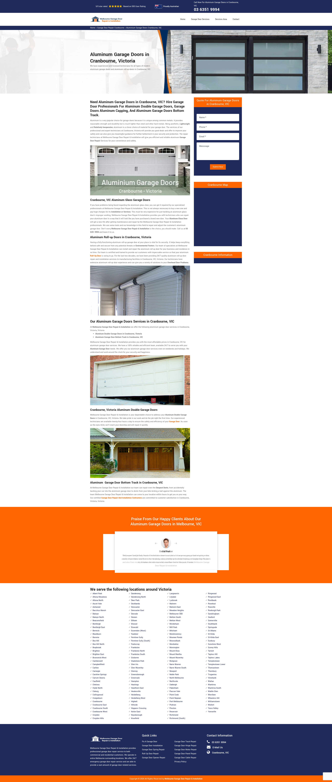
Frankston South (138, 654)
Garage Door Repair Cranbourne (110, 27)
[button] (158, 543)
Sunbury (211, 640)
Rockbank (212, 600)
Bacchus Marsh (99, 610)
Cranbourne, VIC (220, 752)
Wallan (211, 681)
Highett (134, 701)
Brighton (96, 651)
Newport (173, 671)
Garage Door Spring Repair (153, 749)
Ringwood (212, 593)
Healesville (136, 691)
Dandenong (136, 593)
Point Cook (174, 694)
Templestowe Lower (216, 664)
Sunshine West (214, 644)
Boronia (96, 637)
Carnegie (96, 671)
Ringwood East (214, 597)
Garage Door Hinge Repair (185, 745)
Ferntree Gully (137, 637)
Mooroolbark (175, 640)
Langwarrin (174, 593)
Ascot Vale (97, 603)
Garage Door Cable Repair (185, 757)
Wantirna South (214, 688)
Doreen (134, 617)
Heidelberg (135, 694)
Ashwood (96, 607)
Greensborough (137, 674)
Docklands (135, 603)
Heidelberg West (138, 698)
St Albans (212, 630)
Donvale (134, 613)
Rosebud (212, 603)
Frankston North (138, 651)
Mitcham (173, 630)
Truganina (212, 674)
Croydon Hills (98, 718)
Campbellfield (98, 664)
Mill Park (173, 627)
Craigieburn (97, 698)
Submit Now (218, 167)
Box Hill (96, 640)
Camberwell (98, 661)
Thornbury (212, 671)
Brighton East (98, 654)
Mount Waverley (176, 657)
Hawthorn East (137, 688)
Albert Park (97, 593)
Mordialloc (174, 644)
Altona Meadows (100, 597)
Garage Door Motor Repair (185, 749)
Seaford (211, 617)
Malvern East (175, 607)
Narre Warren (175, 664)
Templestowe (214, 661)
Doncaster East (137, 610)
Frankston (135, 647)
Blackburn (97, 634)
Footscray (135, 644)
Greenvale (135, 678)
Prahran (173, 705)
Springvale (212, 627)
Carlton (96, 667)
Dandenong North (138, 597)
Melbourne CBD (176, 613)
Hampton (135, 681)
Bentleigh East (99, 627)
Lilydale (173, 597)
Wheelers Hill (213, 698)
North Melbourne (177, 678)
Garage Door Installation (152, 745)
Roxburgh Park (214, 610)
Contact (236, 19)
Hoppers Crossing (138, 708)
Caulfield (96, 681)
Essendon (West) (138, 630)
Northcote (174, 681)
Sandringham (213, 613)
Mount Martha (176, 654)
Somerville (212, 620)
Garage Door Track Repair (185, 741)
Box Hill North (98, 644)
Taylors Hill (212, 654)
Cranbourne (97, 701)
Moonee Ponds (176, 637)
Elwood (134, 624)
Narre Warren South (178, 667)
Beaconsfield (98, 620)
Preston (173, 708)
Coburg (96, 691)
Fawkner (134, 634)
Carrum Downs (99, 678)
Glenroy (134, 671)
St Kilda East (213, 637)
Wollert (211, 705)
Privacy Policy (180, 761)
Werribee (212, 694)
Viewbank (212, 678)
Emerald (134, 627)
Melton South (175, 617)
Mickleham (174, 624)
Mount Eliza (174, 651)
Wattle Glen (213, 691)
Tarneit (211, 651)
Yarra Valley (213, 708)
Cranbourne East (100, 705)
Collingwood (98, 694)
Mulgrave (173, 661)
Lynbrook (173, 600)
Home (182, 19)
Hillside (134, 705)
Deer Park (135, 600)
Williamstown (214, 701)
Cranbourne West (100, 711)
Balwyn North (98, 617)
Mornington (174, 647)
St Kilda (211, 634)
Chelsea (96, 684)
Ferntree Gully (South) (140, 640)
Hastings (135, 684)
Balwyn (96, 613)
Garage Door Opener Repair (153, 757)
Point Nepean (175, 698)
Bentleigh (97, 624)
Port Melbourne (176, 701)
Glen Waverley (137, 667)
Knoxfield (135, 718)
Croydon (96, 715)
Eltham (134, 620)
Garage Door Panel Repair (185, 753)
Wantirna (212, 684)
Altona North (98, 600)
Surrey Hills (213, 647)
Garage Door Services (200, 19)
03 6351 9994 (207, 9)
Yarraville (212, 711)
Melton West (175, 620)
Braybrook (97, 647)
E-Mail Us (218, 747)
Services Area (221, 19)
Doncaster (135, 607)
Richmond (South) (177, 718)
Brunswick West (99, 657)
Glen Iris (134, 664)
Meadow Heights (177, 610)
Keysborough (136, 715)
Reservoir (174, 711)
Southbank (212, 624)
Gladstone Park (137, 661)
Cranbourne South (100, 708)
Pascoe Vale (175, 691)
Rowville (211, 607)
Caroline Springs (100, 674)
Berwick (96, 630)
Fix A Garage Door (149, 741)
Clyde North (97, 688)
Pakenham (174, 688)
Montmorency (175, 634)
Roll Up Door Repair (150, 753)
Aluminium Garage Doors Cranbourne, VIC (143, 27)
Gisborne (135, 657)
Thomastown (213, 667)
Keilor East (135, 711)
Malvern (173, 603)
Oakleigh (173, 684)
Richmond (174, 715)
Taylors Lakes (214, 657)
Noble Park (174, 674)
